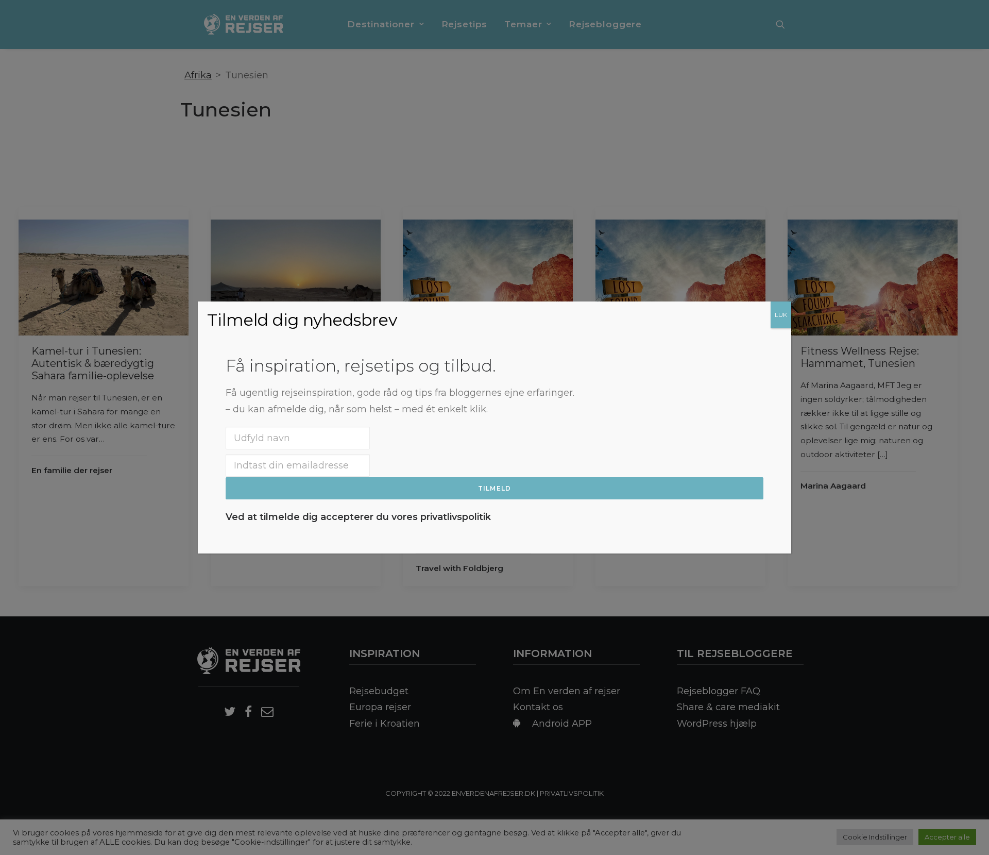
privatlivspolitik (455, 517)
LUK (781, 314)
